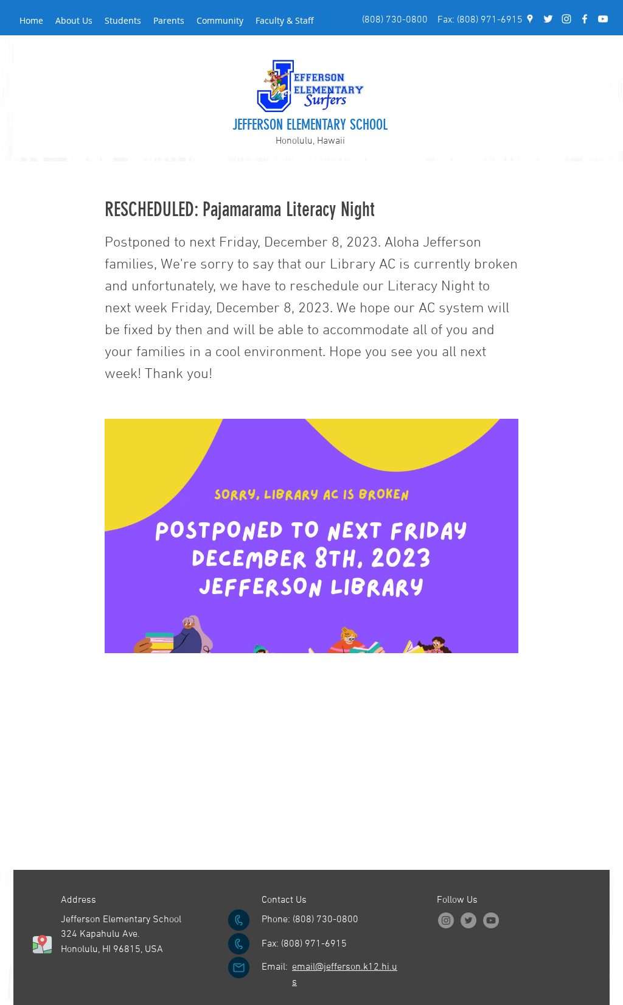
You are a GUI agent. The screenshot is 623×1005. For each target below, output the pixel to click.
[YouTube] (603, 19)
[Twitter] (468, 920)
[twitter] (548, 19)
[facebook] (585, 19)
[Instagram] (446, 920)
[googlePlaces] (530, 19)
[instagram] (566, 19)
